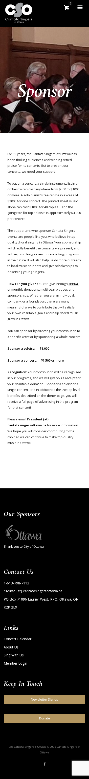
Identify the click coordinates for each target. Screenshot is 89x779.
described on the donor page (42, 395)
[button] (44, 699)
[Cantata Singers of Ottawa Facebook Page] (44, 764)
